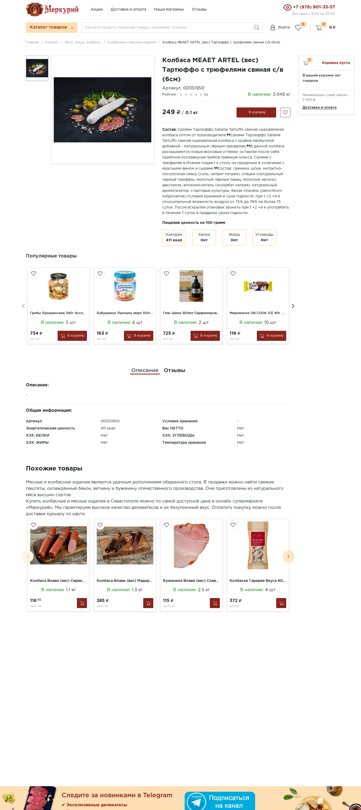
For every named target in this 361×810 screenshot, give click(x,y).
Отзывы (199, 9)
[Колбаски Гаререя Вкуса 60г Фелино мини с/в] (258, 545)
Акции (97, 9)
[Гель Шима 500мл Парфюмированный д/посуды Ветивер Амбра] (191, 286)
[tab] (145, 370)
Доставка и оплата (128, 9)
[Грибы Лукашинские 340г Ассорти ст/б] (58, 286)
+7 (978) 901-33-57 (314, 7)
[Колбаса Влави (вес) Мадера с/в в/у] (125, 545)
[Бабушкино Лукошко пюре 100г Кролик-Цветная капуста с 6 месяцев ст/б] (125, 286)
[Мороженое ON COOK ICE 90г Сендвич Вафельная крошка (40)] (258, 286)
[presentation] (23, 306)
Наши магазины (169, 9)
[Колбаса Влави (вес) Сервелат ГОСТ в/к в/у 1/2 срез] (58, 545)
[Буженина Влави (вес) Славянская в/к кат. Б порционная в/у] (191, 545)
